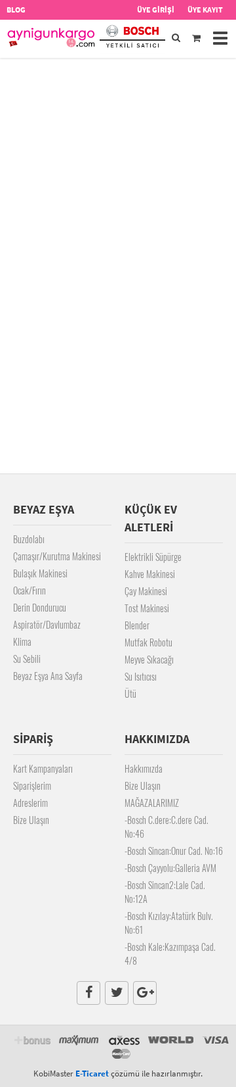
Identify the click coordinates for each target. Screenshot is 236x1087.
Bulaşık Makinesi (40, 573)
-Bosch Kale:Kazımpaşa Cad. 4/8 (170, 953)
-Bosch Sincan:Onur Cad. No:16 (174, 851)
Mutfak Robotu (148, 642)
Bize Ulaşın (31, 820)
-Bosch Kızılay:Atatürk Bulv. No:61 (169, 922)
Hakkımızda (144, 768)
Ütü (130, 693)
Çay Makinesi (146, 591)
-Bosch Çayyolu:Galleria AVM (170, 868)
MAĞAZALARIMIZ (152, 802)
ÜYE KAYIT (205, 9)
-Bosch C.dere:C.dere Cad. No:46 (166, 826)
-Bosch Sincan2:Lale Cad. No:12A (165, 892)
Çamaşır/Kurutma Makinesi (57, 556)
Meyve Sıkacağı (149, 659)
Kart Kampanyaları (43, 768)
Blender (137, 625)
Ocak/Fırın (29, 590)
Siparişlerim (32, 785)
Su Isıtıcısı (141, 676)
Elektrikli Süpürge (153, 557)
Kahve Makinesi (150, 574)
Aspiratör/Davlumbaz (47, 624)
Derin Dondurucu (39, 607)
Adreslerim (30, 802)
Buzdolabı (29, 539)
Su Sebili (27, 658)
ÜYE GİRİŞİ (155, 9)
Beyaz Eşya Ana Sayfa (48, 676)
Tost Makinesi (147, 608)
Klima (22, 641)
